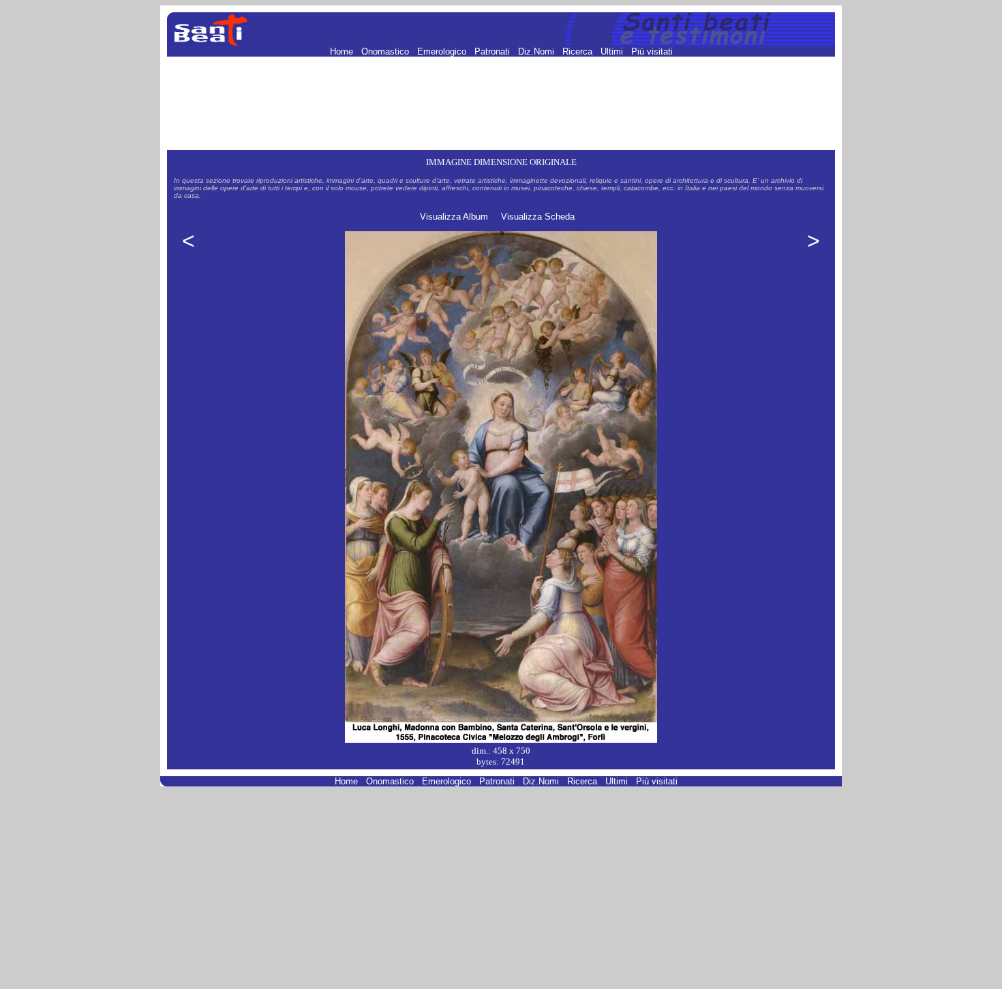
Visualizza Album (454, 216)
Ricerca (578, 51)
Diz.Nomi (537, 51)
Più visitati (652, 51)
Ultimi (613, 51)
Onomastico (386, 51)
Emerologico (443, 51)
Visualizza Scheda (538, 216)
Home (343, 51)
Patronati (493, 51)
